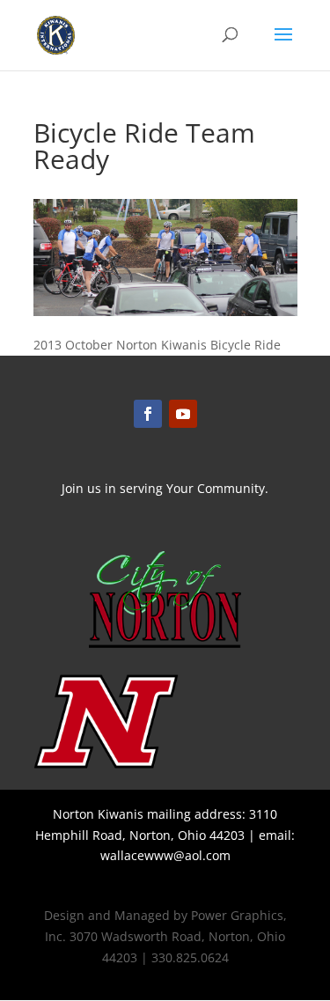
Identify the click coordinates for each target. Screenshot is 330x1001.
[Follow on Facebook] (148, 414)
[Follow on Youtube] (183, 414)
